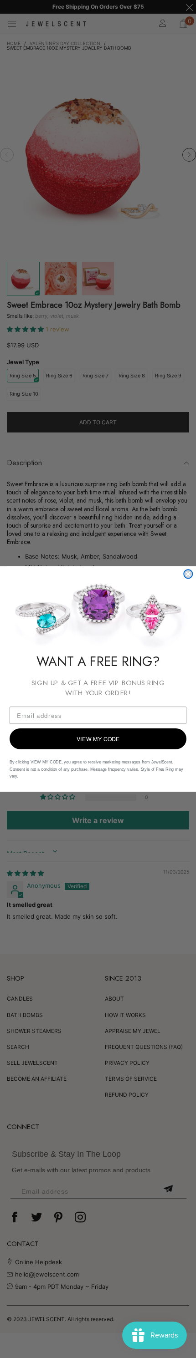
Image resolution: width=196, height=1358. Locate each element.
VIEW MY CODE (98, 739)
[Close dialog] (188, 574)
